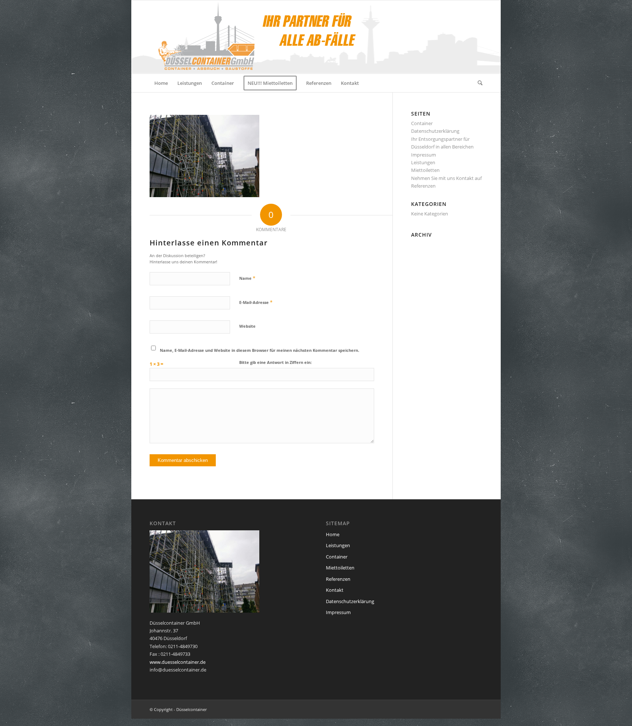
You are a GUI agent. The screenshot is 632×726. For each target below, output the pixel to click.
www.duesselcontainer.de (178, 662)
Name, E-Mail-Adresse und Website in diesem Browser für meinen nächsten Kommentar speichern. (259, 350)
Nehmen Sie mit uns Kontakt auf (446, 178)
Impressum (423, 154)
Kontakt (334, 590)
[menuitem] (161, 83)
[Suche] (477, 83)
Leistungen (423, 162)
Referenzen (423, 186)
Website (247, 326)
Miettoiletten (425, 170)
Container (422, 123)
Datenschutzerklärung (435, 131)
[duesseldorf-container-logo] (255, 37)
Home (332, 534)
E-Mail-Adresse (255, 302)
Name (247, 278)
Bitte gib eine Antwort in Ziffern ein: (275, 362)
